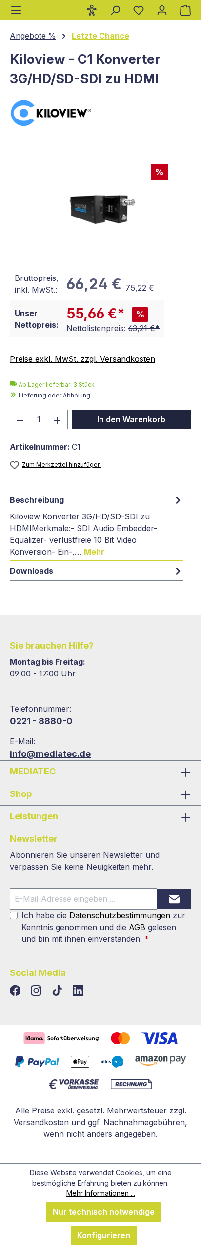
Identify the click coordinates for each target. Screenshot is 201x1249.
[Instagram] (37, 991)
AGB (137, 927)
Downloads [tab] (31, 570)
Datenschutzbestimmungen (119, 915)
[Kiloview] (100, 113)
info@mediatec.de (50, 754)
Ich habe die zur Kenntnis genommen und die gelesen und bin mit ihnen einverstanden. (103, 927)
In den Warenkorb (131, 419)
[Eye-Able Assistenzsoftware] (91, 10)
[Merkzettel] (138, 10)
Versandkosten (41, 1122)
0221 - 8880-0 (41, 721)
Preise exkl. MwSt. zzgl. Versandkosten (82, 359)
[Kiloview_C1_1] (100, 204)
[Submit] (174, 899)
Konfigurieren (103, 1235)
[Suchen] (115, 10)
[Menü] (16, 10)
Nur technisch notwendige (104, 1212)
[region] (100, 204)
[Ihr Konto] (162, 10)
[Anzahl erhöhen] (57, 419)
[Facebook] (16, 991)
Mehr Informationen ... (100, 1193)
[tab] (96, 526)
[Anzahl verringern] (20, 419)
